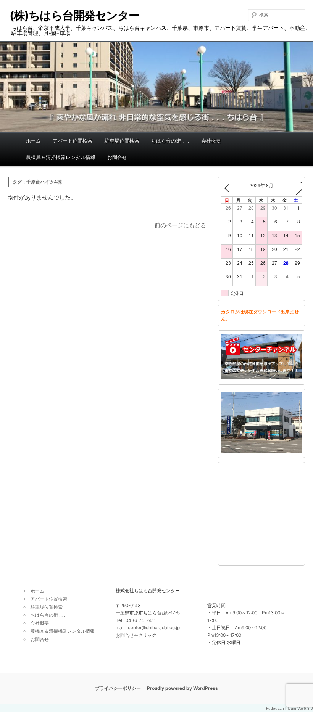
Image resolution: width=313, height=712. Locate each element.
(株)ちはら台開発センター (75, 15)
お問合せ (117, 157)
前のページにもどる (180, 225)
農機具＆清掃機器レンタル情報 (60, 157)
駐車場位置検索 (122, 141)
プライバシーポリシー (118, 688)
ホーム (33, 141)
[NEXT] (294, 188)
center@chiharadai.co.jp (154, 627)
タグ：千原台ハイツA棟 (37, 182)
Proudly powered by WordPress (182, 688)
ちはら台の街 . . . (170, 141)
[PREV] (228, 188)
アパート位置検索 (72, 141)
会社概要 (211, 141)
